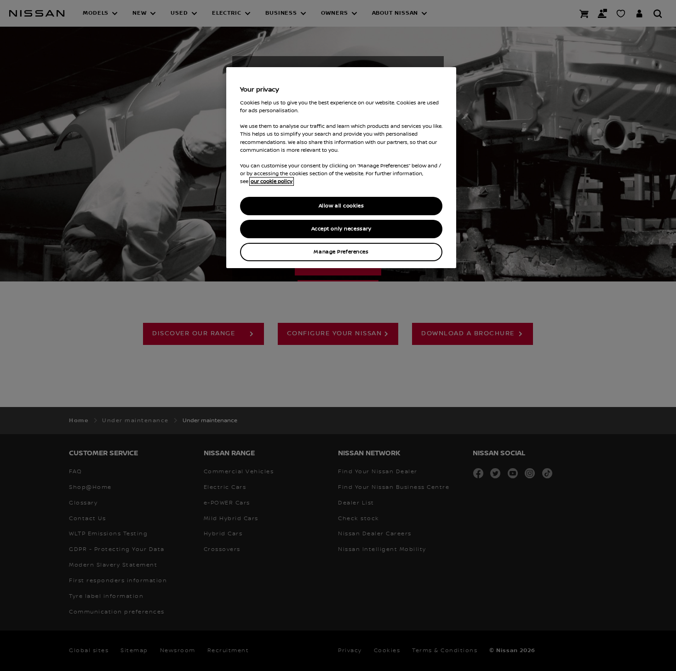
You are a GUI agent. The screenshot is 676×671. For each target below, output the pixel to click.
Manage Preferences (341, 252)
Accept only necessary (341, 229)
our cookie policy (271, 181)
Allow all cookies (341, 206)
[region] (341, 167)
